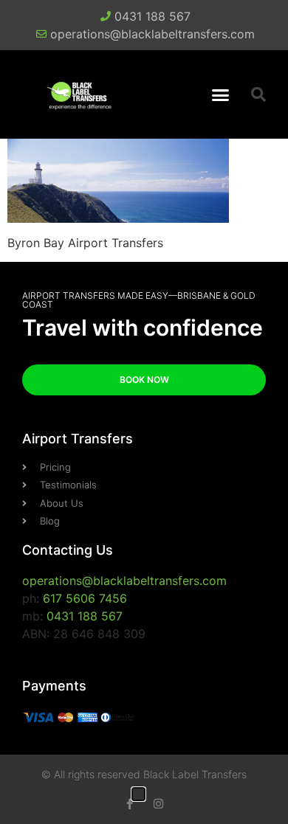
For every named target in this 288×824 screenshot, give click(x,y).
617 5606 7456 (85, 598)
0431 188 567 (85, 616)
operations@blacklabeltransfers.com (124, 580)
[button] (221, 94)
